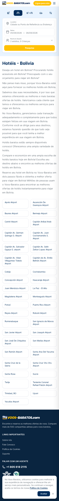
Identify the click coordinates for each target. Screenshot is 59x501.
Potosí (7, 305)
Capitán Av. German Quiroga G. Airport (14, 234)
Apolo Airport (11, 202)
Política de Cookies (11, 449)
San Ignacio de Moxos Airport (43, 322)
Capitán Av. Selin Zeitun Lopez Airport (42, 248)
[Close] (53, 493)
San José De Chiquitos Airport (15, 342)
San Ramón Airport (13, 352)
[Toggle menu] (54, 3)
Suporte (6, 453)
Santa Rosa (10, 374)
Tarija (7, 382)
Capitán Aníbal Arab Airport (42, 223)
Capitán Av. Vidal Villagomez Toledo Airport (13, 261)
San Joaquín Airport (42, 332)
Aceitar (43, 493)
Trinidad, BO (10, 393)
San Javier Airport (13, 332)
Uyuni (35, 393)
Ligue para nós (42, 3)
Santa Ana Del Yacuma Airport (43, 353)
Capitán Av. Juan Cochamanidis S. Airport (41, 235)
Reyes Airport (11, 313)
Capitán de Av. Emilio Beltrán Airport (42, 259)
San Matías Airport (41, 340)
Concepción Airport (14, 280)
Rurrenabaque (11, 321)
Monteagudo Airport (42, 296)
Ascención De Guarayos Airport (41, 203)
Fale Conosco (8, 444)
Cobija (8, 272)
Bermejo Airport (40, 213)
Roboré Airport (39, 313)
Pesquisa (29, 48)
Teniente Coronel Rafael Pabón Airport (42, 383)
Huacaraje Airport (41, 280)
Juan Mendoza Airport (15, 288)
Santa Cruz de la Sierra (12, 364)
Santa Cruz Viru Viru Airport (42, 364)
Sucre (35, 374)
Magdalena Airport (13, 296)
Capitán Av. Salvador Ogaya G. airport (14, 248)
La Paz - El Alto (40, 288)
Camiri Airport (11, 221)
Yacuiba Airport (12, 401)
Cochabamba (39, 272)
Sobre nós (7, 440)
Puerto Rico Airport (41, 305)
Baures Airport (11, 213)
